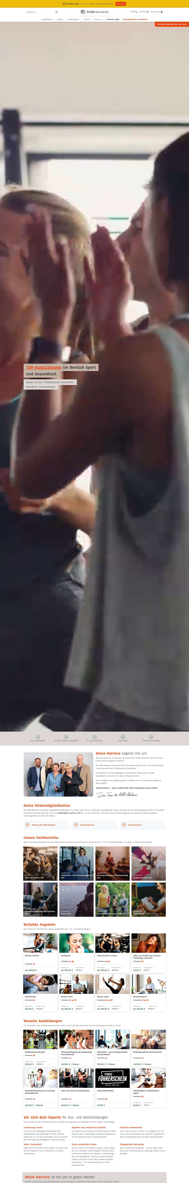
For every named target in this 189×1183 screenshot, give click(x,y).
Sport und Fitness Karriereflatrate (75, 1090)
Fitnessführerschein (105, 1090)
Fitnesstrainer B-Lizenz (107, 955)
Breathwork (66, 955)
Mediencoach (30, 996)
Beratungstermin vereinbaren (135, 19)
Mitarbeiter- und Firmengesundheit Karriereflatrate (112, 1053)
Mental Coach (67, 996)
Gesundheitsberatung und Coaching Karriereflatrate (40, 1091)
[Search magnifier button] (56, 11)
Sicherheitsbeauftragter (35, 1052)
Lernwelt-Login (112, 19)
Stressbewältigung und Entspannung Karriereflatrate (76, 1053)
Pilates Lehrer (103, 996)
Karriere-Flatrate (32, 955)
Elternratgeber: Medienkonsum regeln (146, 1091)
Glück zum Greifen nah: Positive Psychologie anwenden (147, 956)
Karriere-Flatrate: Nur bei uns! (172, 24)
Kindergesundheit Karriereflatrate (147, 1052)
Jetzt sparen (121, 4)
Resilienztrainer (140, 996)
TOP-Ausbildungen (44, 367)
